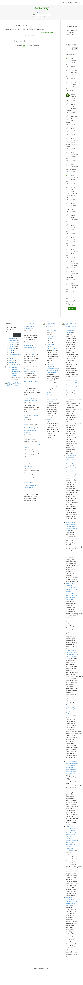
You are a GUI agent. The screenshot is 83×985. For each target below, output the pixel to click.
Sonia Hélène (69, 34)
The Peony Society (70, 2)
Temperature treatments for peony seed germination (31, 487)
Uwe (25, 464)
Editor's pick (12, 340)
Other (11, 352)
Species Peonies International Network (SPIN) (16, 371)
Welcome (50, 419)
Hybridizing (12, 346)
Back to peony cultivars (48, 32)
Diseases (12, 338)
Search (7, 331)
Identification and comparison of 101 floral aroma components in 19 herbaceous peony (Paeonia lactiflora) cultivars (72, 387)
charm (33, 354)
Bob (25, 381)
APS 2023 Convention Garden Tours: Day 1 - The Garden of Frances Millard (53, 369)
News (11, 350)
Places (11, 360)
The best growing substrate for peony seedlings (31, 430)
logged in (25, 46)
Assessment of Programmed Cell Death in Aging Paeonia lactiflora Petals (71, 527)
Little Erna (26, 424)
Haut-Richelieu (70, 32)
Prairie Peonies (48, 327)
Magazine (12, 348)
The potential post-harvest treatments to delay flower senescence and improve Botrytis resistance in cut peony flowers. (72, 768)
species (11, 362)
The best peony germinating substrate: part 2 (31, 326)
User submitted (14, 364)
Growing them (13, 342)
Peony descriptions (15, 354)
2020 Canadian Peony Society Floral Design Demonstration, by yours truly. (52, 397)
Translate (47, 17)
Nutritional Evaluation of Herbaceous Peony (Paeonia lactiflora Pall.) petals (72, 901)
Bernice (26, 415)
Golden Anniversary (71, 30)
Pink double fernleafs (30, 401)
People (11, 358)
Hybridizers (12, 344)
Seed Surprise (51, 330)
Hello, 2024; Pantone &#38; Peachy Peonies (52, 346)
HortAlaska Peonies (69, 327)
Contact (71, 308)
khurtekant (27, 324)
